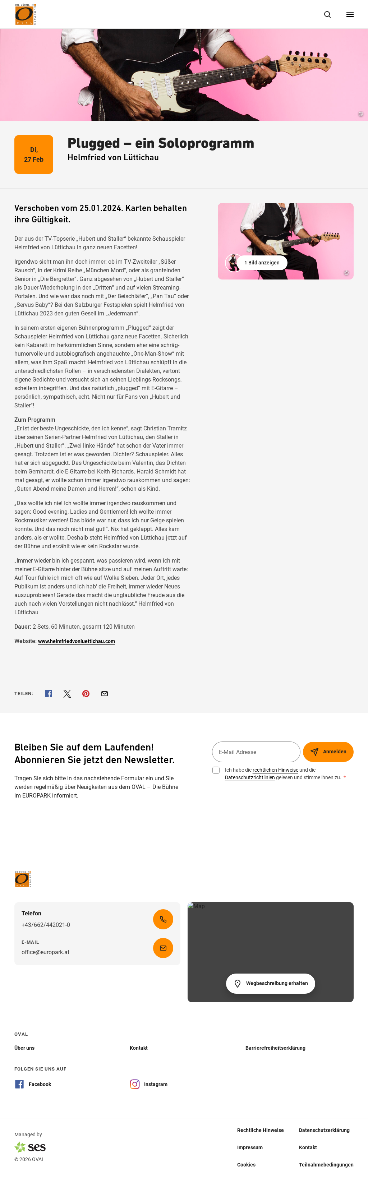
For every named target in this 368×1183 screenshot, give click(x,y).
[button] (257, 263)
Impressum (250, 1147)
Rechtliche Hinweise (260, 1130)
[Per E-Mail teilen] (104, 694)
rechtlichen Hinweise (275, 770)
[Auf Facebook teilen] (48, 694)
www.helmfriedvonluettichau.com (76, 641)
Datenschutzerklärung (324, 1130)
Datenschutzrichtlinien (250, 777)
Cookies (246, 1164)
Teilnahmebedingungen (326, 1164)
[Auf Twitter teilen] (67, 694)
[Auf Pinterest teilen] (86, 694)
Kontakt (308, 1147)
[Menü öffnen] (350, 14)
